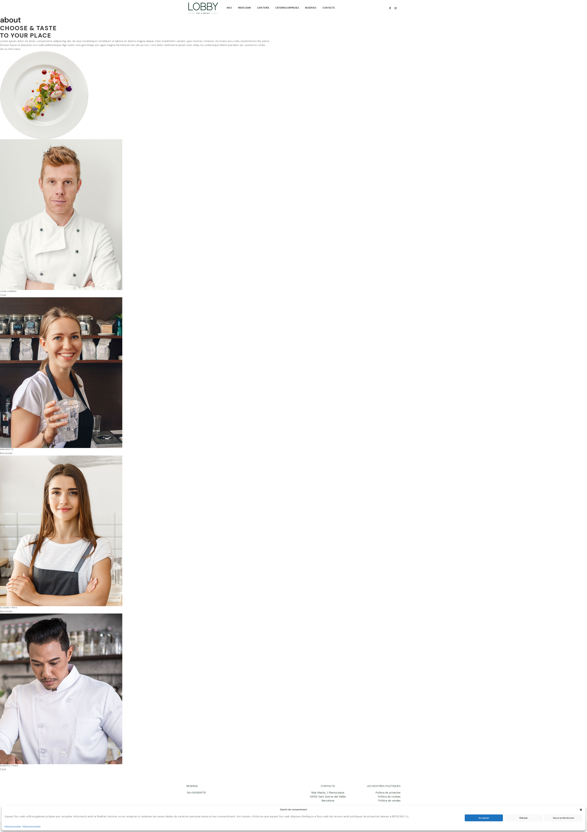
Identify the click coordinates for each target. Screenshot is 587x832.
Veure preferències (563, 817)
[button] (580, 809)
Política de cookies (13, 826)
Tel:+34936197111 (196, 792)
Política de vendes (389, 800)
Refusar (523, 817)
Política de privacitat (31, 826)
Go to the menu (10, 49)
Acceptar (484, 817)
